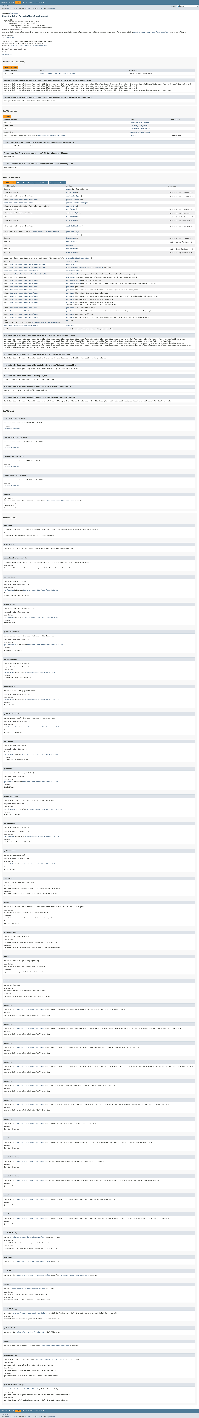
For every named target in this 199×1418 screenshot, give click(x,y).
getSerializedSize (73, 235)
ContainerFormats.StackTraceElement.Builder (57, 73)
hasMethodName (71, 252)
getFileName (70, 209)
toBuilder (70, 325)
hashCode (69, 245)
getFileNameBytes (72, 213)
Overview (4, 2)
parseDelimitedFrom (73, 280)
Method (27, 8)
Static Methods (23, 183)
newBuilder (70, 264)
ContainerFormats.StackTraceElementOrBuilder (151, 32)
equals (68, 189)
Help (42, 2)
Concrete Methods (57, 183)
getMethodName (71, 220)
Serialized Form (7, 54)
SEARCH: (174, 6)
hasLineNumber (71, 249)
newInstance (70, 277)
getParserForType (72, 232)
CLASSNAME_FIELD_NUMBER (139, 122)
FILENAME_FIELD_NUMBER (139, 126)
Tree (23, 2)
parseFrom (70, 287)
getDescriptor (71, 206)
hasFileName (70, 242)
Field (15, 8)
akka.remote (14, 13)
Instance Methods (39, 183)
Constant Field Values (12, 429)
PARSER (132, 135)
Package (11, 2)
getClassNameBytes (73, 196)
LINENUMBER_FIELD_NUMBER (140, 129)
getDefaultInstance (73, 200)
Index (38, 2)
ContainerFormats (8, 37)
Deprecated (30, 2)
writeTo (69, 329)
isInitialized (71, 261)
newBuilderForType (73, 271)
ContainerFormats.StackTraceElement (51, 135)
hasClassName (71, 238)
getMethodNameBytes (73, 226)
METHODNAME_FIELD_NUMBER (140, 132)
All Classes (5, 6)
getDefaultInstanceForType (76, 203)
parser (68, 320)
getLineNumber (71, 216)
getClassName (71, 192)
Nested (9, 8)
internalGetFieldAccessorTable (78, 258)
